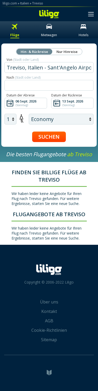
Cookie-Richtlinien (49, 330)
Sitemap (49, 340)
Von (23, 59)
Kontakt (49, 311)
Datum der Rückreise (66, 95)
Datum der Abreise (21, 95)
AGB (49, 321)
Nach (24, 77)
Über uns (49, 302)
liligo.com (10, 3)
